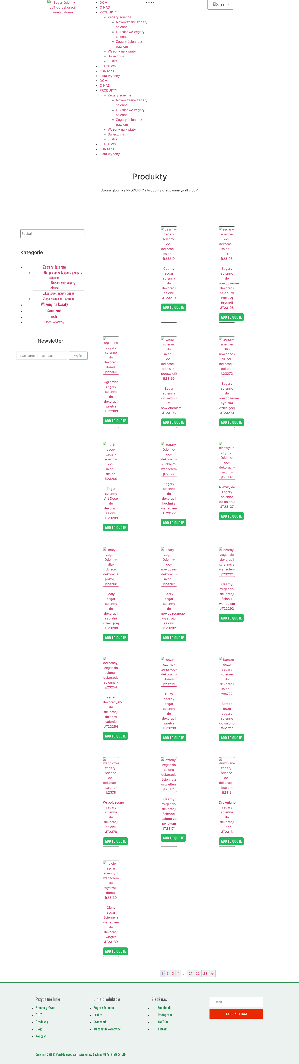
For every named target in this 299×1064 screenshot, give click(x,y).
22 (198, 973)
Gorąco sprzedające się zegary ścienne (63, 275)
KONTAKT (107, 71)
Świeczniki (116, 56)
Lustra (112, 61)
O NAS (105, 7)
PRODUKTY (108, 12)
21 (190, 973)
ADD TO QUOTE (173, 307)
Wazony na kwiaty (122, 51)
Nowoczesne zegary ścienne (62, 285)
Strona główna (112, 190)
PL (227, 5)
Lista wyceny (110, 76)
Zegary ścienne (119, 17)
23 (205, 973)
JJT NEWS (108, 66)
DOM (103, 2)
